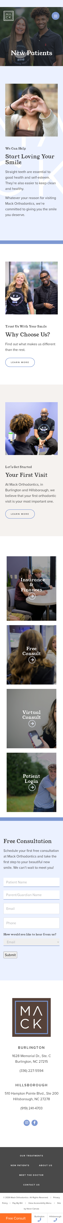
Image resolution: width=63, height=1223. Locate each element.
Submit (10, 954)
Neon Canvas (33, 1208)
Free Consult (16, 1218)
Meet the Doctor (31, 1175)
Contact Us (31, 1184)
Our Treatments (31, 1155)
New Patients (20, 1165)
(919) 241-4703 (31, 1108)
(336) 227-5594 (31, 1070)
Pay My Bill (17, 1203)
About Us (45, 1165)
